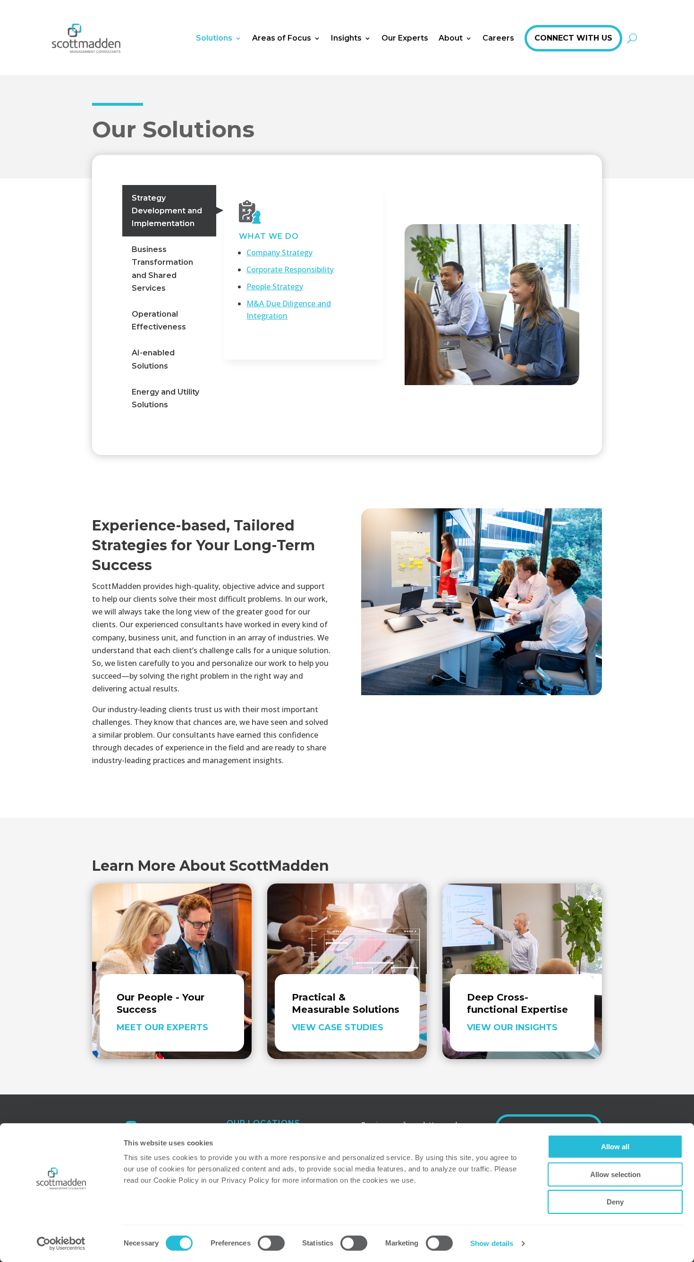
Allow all (615, 1147)
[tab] (169, 211)
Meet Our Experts (162, 1027)
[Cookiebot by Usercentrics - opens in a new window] (61, 1244)
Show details (491, 1243)
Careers (498, 38)
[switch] (271, 1243)
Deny (615, 1202)
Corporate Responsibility (290, 269)
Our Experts (404, 38)
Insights (346, 38)
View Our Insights (512, 1027)
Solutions (214, 38)
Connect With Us (573, 38)
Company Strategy (279, 252)
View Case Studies (337, 1027)
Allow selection (615, 1174)
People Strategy (274, 286)
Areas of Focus (281, 38)
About (451, 38)
